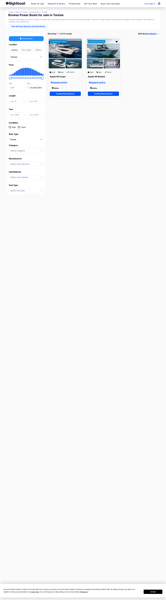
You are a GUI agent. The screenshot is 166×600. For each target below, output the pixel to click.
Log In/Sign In (149, 4)
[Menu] (159, 3)
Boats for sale (37, 3)
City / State (26, 50)
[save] (78, 42)
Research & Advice (56, 3)
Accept (153, 592)
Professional (74, 3)
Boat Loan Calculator (110, 3)
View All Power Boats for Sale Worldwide (28, 26)
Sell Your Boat (90, 3)
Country (14, 50)
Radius (38, 50)
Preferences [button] (84, 592)
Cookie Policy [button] (35, 592)
